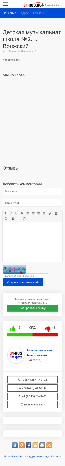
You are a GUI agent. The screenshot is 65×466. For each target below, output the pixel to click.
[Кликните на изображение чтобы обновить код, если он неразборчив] (14, 269)
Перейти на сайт (34, 404)
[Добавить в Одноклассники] (22, 445)
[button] (5, 213)
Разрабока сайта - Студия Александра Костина (32, 456)
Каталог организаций (40, 350)
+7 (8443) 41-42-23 (34, 380)
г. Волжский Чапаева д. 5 (21, 51)
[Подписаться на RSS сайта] (49, 445)
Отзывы (38, 13)
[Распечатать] (42, 445)
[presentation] (5, 213)
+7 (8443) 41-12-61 (33, 396)
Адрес (24, 13)
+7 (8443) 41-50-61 (34, 388)
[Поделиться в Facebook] (28, 445)
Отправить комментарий (23, 282)
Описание (9, 13)
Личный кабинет (53, 5)
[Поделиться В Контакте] (15, 445)
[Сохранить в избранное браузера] (35, 445)
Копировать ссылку (33, 308)
